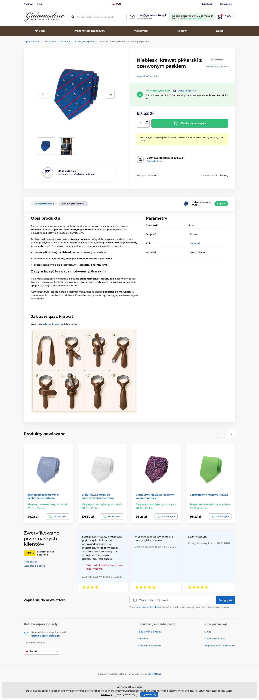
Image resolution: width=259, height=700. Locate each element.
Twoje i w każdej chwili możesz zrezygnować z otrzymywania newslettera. (180, 607)
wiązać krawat (52, 324)
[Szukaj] (73, 17)
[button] (110, 94)
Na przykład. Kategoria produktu (96, 17)
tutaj (142, 140)
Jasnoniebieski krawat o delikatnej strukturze (43, 496)
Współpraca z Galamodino (219, 645)
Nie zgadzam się (126, 694)
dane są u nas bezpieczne (149, 607)
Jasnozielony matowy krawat (209, 494)
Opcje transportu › (187, 90)
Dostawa (28, 4)
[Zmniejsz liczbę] (147, 125)
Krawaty (65, 41)
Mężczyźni (50, 41)
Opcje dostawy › (155, 161)
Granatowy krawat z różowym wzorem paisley (155, 496)
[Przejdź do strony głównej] (44, 17)
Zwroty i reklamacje (149, 645)
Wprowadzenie (32, 41)
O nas (207, 631)
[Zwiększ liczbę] (147, 121)
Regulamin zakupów (149, 631)
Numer (141, 123)
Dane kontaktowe (214, 638)
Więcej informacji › (148, 76)
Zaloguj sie (226, 4)
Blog (39, 4)
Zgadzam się (149, 694)
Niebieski (194, 243)
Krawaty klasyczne (84, 41)
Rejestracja (207, 4)
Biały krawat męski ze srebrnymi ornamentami (98, 496)
